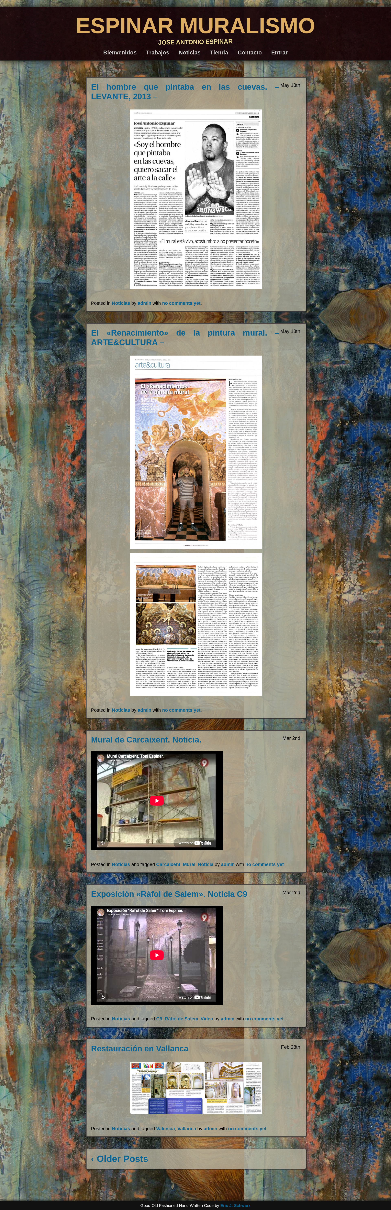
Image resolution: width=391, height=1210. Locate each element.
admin (144, 303)
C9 (159, 1018)
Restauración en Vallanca (139, 1048)
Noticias (190, 52)
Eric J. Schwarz (235, 1205)
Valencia (165, 1128)
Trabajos (157, 52)
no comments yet (181, 303)
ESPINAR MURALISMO (195, 25)
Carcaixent (168, 864)
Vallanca (186, 1128)
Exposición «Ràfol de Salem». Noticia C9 (169, 894)
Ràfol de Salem (181, 1018)
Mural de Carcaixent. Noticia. (146, 739)
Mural (189, 864)
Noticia (205, 864)
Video (207, 1018)
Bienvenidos (120, 52)
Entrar (279, 52)
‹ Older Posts (119, 1159)
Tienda (219, 52)
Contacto (250, 52)
